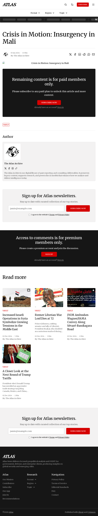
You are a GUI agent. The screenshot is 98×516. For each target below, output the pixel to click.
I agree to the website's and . (50, 215)
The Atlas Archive (21, 56)
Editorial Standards (60, 487)
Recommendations (11, 499)
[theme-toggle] (72, 5)
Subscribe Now (49, 102)
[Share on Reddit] (84, 54)
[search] (66, 5)
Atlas (11, 512)
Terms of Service (59, 483)
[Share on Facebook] (75, 54)
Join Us (6, 495)
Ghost (80, 512)
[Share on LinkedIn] (80, 54)
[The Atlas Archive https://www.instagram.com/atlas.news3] (12, 168)
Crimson (91, 512)
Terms (52, 215)
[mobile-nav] (93, 5)
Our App (6, 491)
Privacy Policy (63, 215)
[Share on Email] (93, 54)
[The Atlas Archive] (6, 54)
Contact (55, 495)
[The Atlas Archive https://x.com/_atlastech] (5, 168)
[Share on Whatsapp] (89, 54)
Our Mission (8, 479)
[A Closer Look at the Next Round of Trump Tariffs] (17, 353)
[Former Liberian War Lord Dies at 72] (49, 297)
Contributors (8, 483)
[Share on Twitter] (70, 54)
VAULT (6, 125)
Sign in (60, 107)
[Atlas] (9, 4)
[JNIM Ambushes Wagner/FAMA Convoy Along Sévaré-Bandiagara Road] (81, 297)
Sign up (49, 254)
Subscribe (82, 5)
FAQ (53, 491)
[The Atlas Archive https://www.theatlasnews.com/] (16, 168)
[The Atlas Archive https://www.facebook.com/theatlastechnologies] (9, 168)
